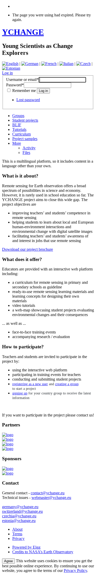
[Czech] (83, 63)
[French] (49, 63)
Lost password (28, 100)
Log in (7, 73)
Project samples (24, 139)
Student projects (25, 120)
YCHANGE (23, 32)
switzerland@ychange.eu (22, 511)
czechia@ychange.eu (19, 516)
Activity (29, 148)
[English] (10, 63)
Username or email (22, 79)
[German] (29, 63)
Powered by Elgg (26, 547)
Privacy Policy (75, 570)
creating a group (67, 384)
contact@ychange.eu (48, 493)
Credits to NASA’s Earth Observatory (42, 552)
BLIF (16, 125)
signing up (19, 393)
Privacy (18, 538)
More (16, 143)
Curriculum (21, 134)
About (17, 529)
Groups (18, 115)
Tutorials (19, 129)
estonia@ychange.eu (19, 520)
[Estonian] (11, 68)
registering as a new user (30, 384)
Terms (17, 534)
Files (26, 152)
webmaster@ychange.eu (51, 497)
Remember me (24, 90)
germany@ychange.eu (20, 507)
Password (15, 85)
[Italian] (66, 63)
